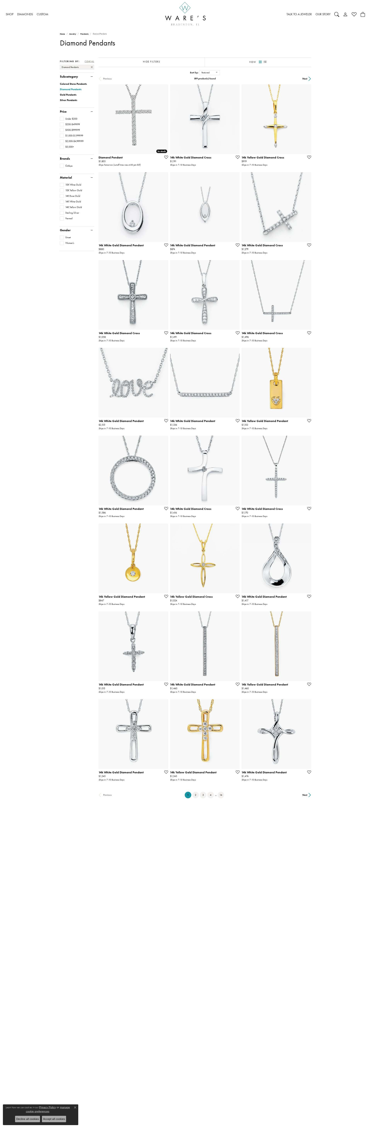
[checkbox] (68, 119)
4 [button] (210, 795)
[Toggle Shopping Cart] (362, 14)
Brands (65, 158)
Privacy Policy (47, 1107)
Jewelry (72, 34)
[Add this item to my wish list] (165, 157)
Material (66, 177)
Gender (65, 230)
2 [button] (195, 795)
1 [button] (189, 795)
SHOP (9, 14)
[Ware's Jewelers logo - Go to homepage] (185, 14)
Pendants (84, 34)
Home (62, 34)
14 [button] (221, 795)
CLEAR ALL (89, 61)
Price (63, 111)
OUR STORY (323, 14)
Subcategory (69, 76)
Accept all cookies (54, 1118)
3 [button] (203, 795)
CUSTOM (42, 14)
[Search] (336, 14)
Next (304, 78)
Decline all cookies (27, 1118)
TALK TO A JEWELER (299, 14)
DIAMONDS (25, 14)
